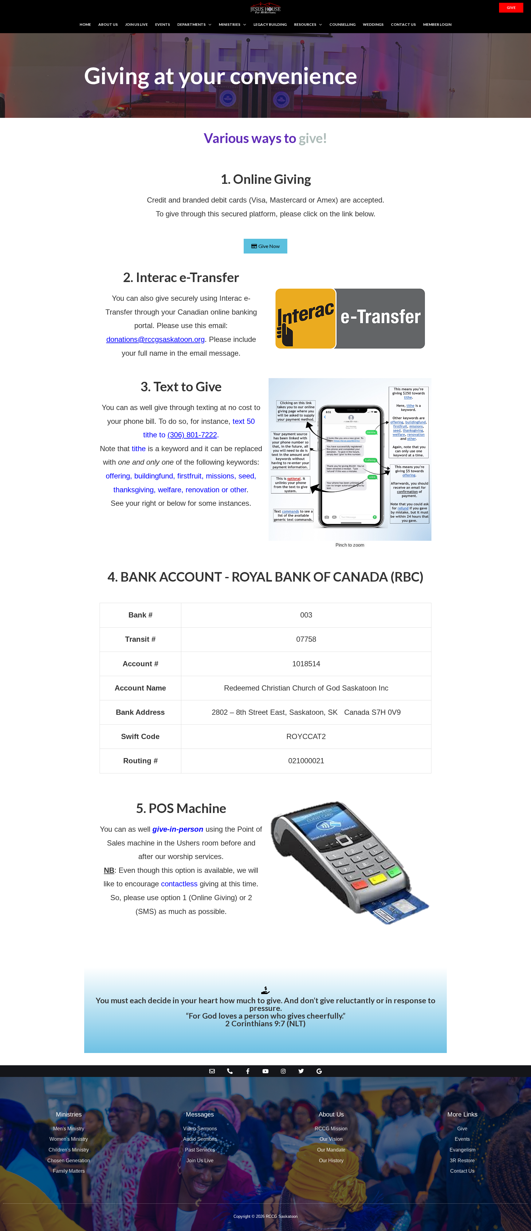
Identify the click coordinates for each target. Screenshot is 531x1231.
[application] (208, 24)
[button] (511, 8)
